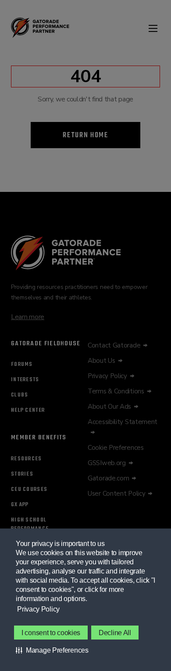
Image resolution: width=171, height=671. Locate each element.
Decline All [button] (115, 632)
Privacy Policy (38, 609)
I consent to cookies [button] (50, 632)
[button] (52, 650)
